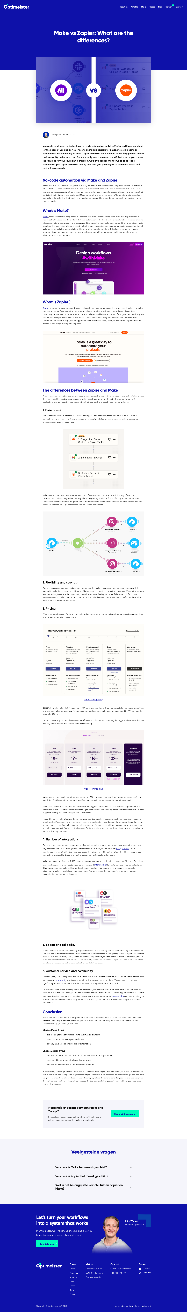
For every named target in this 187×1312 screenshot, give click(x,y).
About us (124, 7)
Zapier (46, 308)
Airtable (134, 7)
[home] (16, 7)
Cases (152, 7)
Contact (179, 7)
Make (143, 7)
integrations (122, 849)
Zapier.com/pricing (93, 700)
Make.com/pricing (93, 789)
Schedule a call (47, 1244)
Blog (160, 7)
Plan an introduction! (124, 1114)
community (61, 980)
